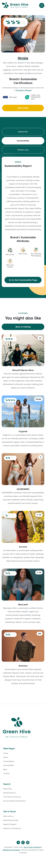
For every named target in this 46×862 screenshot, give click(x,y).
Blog (5, 769)
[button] (41, 5)
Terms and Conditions (32, 847)
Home (5, 753)
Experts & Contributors (12, 828)
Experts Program (9, 824)
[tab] (23, 131)
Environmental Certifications (14, 801)
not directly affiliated (23, 90)
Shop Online (23, 108)
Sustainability (8, 761)
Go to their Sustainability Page (23, 280)
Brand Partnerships (10, 820)
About (5, 757)
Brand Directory (9, 793)
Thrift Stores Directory (12, 797)
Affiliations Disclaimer (11, 850)
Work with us (8, 816)
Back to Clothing (23, 327)
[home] (18, 5)
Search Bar (7, 789)
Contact (6, 773)
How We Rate (8, 765)
